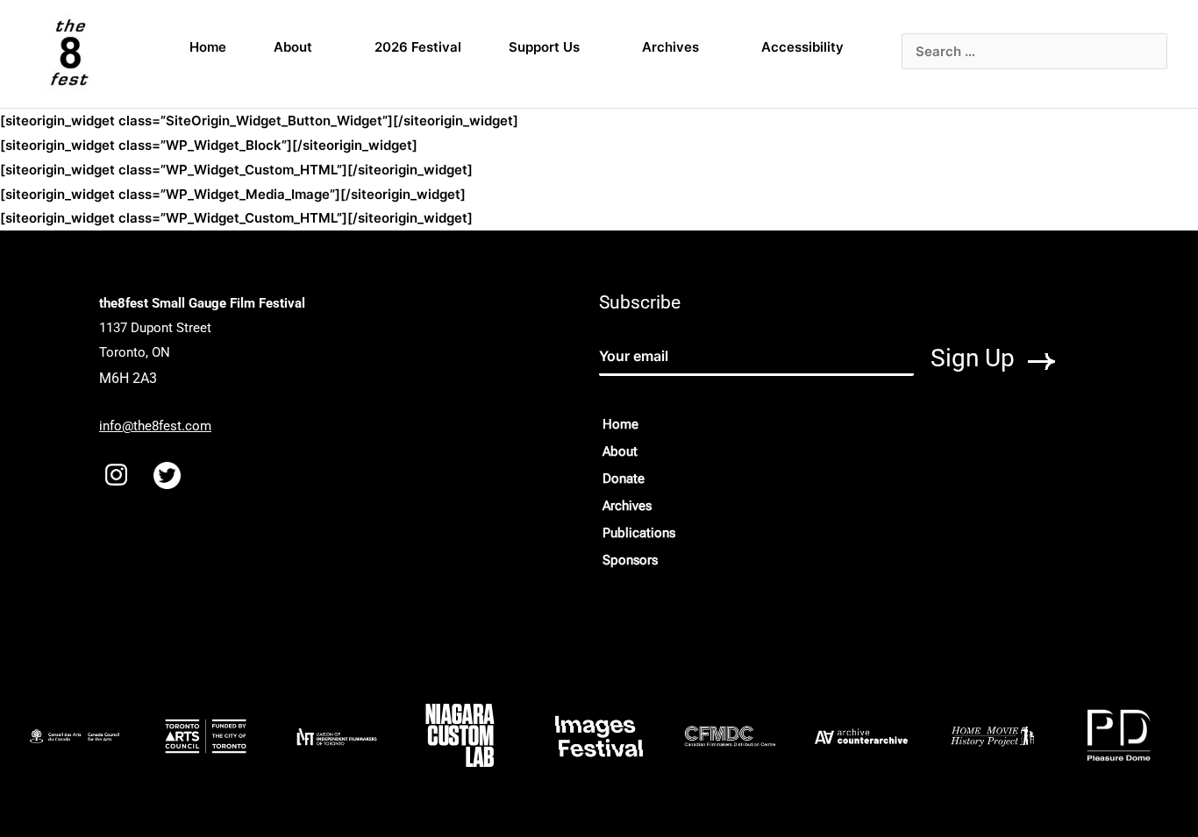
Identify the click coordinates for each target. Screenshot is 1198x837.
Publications (639, 533)
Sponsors (630, 560)
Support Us (544, 47)
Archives (670, 47)
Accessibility (802, 47)
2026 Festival (417, 47)
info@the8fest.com (155, 426)
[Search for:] (1034, 51)
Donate (624, 478)
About (293, 47)
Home (207, 47)
